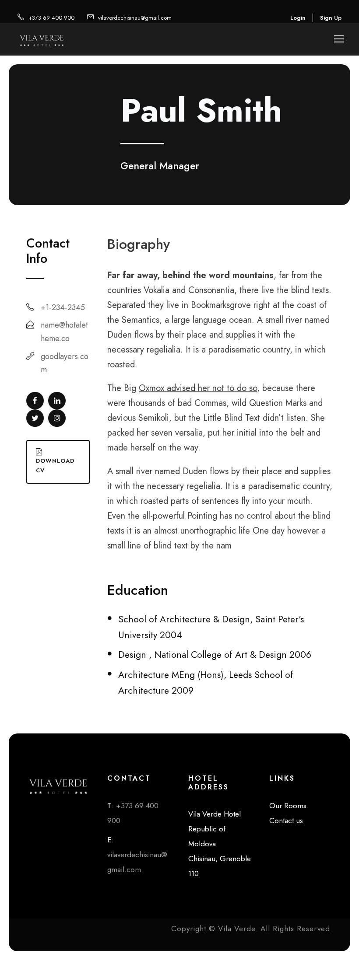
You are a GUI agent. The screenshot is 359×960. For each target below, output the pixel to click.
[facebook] (35, 400)
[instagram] (57, 418)
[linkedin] (57, 400)
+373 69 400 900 (51, 18)
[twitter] (35, 418)
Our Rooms (287, 805)
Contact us (286, 820)
